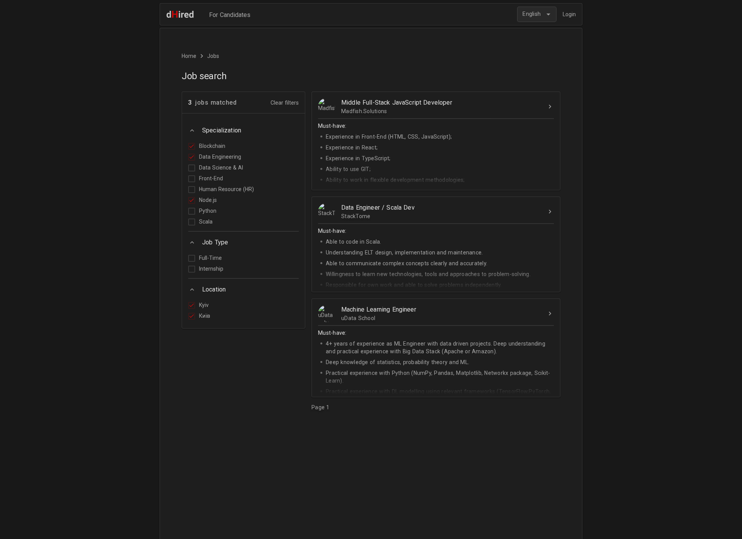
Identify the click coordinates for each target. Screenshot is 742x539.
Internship (211, 269)
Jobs (213, 56)
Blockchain (212, 146)
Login (569, 14)
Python (207, 211)
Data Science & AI (221, 167)
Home (189, 56)
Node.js (208, 200)
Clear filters (285, 103)
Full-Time (210, 258)
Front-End (211, 178)
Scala (206, 222)
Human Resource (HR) (226, 189)
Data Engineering (220, 157)
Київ (204, 316)
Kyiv (204, 305)
